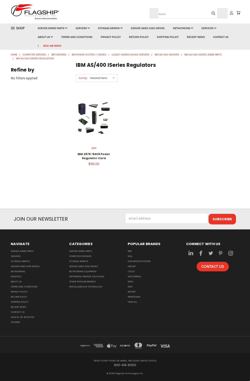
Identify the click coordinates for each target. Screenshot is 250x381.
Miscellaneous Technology (86, 286)
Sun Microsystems (139, 261)
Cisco (131, 271)
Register (29, 317)
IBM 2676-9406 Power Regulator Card (94, 156)
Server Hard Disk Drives (148, 28)
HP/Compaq (134, 276)
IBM (130, 251)
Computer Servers (80, 256)
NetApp (132, 291)
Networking (182, 28)
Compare (92, 116)
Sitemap (15, 322)
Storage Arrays (109, 28)
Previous (238, 369)
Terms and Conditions (76, 37)
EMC (130, 286)
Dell (130, 256)
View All (132, 302)
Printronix (134, 296)
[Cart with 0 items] (238, 13)
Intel (130, 281)
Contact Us (221, 37)
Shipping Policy (168, 37)
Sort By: (83, 78)
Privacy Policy (111, 37)
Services (207, 28)
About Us (44, 37)
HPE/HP (132, 266)
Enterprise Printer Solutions (86, 276)
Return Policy (139, 37)
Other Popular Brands (82, 281)
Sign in (15, 317)
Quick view (93, 107)
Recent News (196, 37)
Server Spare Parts (51, 28)
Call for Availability (93, 126)
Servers (82, 28)
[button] (212, 266)
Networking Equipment (83, 271)
